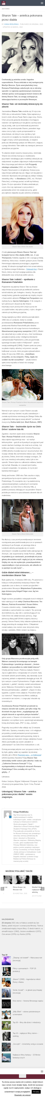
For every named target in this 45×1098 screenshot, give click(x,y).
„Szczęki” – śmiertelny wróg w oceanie (28, 1044)
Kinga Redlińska (11, 24)
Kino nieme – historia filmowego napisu (28, 1001)
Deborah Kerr (31, 269)
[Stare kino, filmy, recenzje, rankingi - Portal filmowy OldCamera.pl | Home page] (4, 3)
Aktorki (5, 9)
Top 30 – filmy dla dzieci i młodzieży (27, 1022)
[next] (42, 889)
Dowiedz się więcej (22, 1095)
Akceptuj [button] (36, 1092)
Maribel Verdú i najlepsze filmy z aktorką (38, 889)
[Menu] (42, 3)
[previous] (2, 889)
